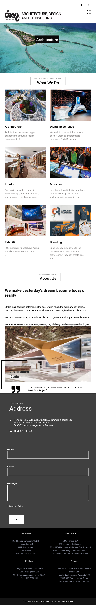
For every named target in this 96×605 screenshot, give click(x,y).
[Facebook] (81, 5)
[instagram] (88, 5)
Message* (12, 483)
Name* (10, 449)
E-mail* (10, 466)
